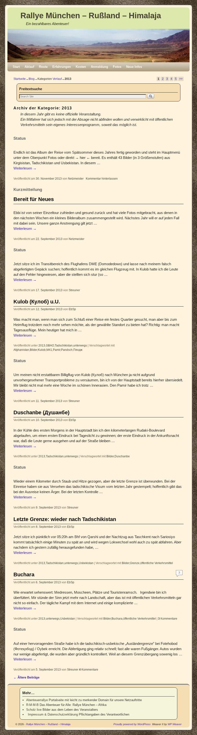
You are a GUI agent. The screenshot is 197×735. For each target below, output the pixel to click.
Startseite (19, 79)
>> (181, 79)
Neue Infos (134, 67)
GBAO (50, 345)
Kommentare (167, 618)
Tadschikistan (64, 345)
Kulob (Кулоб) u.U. (36, 302)
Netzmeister (76, 178)
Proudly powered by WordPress (132, 724)
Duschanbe (122, 456)
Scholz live (34, 709)
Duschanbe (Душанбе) (41, 412)
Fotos (117, 67)
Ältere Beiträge (26, 677)
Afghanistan (21, 349)
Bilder (33, 349)
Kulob (42, 349)
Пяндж (77, 349)
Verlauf (57, 79)
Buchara (23, 575)
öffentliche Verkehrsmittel (156, 563)
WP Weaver (175, 724)
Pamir (56, 349)
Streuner (74, 290)
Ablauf (29, 67)
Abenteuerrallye (37, 700)
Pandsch (67, 349)
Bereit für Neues (33, 199)
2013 (41, 345)
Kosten (81, 67)
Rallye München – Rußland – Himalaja (90, 15)
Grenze (135, 563)
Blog (32, 79)
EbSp (72, 309)
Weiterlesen (25, 168)
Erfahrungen (61, 67)
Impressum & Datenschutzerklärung (52, 714)
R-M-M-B (32, 705)
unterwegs (80, 345)
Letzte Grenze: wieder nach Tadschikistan (64, 519)
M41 (49, 349)
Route (43, 67)
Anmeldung (99, 67)
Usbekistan (86, 563)
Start (16, 67)
